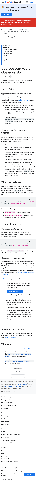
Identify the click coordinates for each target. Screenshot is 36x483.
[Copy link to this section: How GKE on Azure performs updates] (11, 133)
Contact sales (5, 408)
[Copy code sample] (32, 199)
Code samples (5, 437)
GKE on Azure (13, 10)
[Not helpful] (14, 37)
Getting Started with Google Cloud (10, 434)
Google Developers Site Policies (13, 386)
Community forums (6, 416)
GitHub (3, 431)
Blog (2, 450)
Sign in (32, 2)
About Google (5, 468)
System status (5, 424)
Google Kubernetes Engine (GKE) (18, 7)
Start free (6, 14)
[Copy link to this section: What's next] (14, 344)
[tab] (5, 279)
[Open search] (24, 2)
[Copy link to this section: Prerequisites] (16, 89)
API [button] (19, 279)
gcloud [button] (13, 279)
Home (2, 29)
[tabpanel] (18, 302)
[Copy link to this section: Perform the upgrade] (23, 224)
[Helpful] (12, 37)
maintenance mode (15, 22)
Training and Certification (8, 443)
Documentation (11, 29)
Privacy (13, 468)
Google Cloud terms (29, 468)
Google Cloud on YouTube (8, 459)
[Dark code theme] (29, 199)
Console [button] (5, 279)
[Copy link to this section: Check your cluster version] (24, 229)
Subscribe (30, 474)
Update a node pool (10, 337)
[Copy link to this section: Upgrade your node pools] (28, 329)
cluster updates (26, 349)
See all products (5, 400)
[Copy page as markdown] (9, 76)
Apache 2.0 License (22, 384)
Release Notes (5, 421)
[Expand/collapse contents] (11, 45)
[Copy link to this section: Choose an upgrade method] (26, 258)
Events (3, 453)
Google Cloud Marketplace (8, 405)
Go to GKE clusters (14, 291)
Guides (5, 33)
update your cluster (24, 100)
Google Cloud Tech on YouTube (10, 461)
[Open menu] (3, 2)
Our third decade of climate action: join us (13, 471)
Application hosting (22, 29)
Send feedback (8, 40)
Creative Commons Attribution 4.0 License (16, 383)
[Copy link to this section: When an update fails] (23, 182)
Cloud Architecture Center (8, 440)
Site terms (19, 468)
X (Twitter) (4, 456)
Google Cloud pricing (7, 402)
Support (3, 418)
